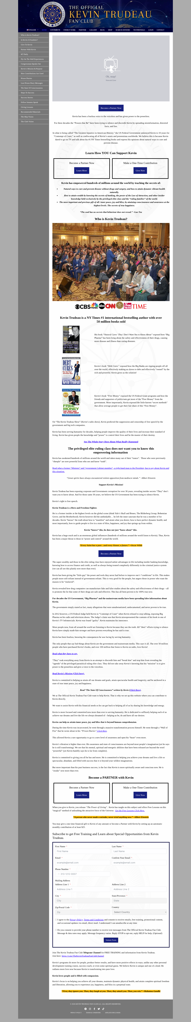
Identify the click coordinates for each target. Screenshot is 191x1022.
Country (115, 907)
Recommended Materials (30, 112)
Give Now (140, 170)
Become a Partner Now (111, 108)
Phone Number (62, 869)
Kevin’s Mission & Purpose (31, 69)
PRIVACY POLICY (76, 1012)
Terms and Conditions (94, 919)
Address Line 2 (118, 884)
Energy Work (69, 30)
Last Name (117, 846)
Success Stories (27, 97)
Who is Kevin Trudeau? (30, 35)
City (57, 896)
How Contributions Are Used (32, 73)
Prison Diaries (26, 78)
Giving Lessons (27, 107)
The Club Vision (27, 121)
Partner (82, 30)
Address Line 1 (62, 884)
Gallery (93, 30)
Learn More (81, 170)
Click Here (102, 731)
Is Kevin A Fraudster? (29, 40)
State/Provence (118, 896)
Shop (110, 30)
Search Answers (123, 30)
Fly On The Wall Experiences (32, 59)
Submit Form (111, 940)
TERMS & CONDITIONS (93, 1012)
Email (58, 858)
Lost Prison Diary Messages (32, 83)
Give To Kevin (26, 45)
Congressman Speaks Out (31, 64)
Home (44, 30)
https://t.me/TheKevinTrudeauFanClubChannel (83, 956)
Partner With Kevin (28, 49)
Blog (102, 30)
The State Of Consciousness (32, 88)
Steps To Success (27, 93)
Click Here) (135, 690)
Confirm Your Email (121, 858)
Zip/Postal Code (62, 907)
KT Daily (24, 54)
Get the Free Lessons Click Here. (130, 810)
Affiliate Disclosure (112, 1012)
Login (150, 30)
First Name (60, 846)
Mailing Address (62, 880)
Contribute (55, 30)
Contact (160, 30)
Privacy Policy (76, 919)
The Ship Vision (27, 117)
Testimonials (139, 30)
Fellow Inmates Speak (29, 102)
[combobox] (57, 874)
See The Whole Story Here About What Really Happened (111, 441)
